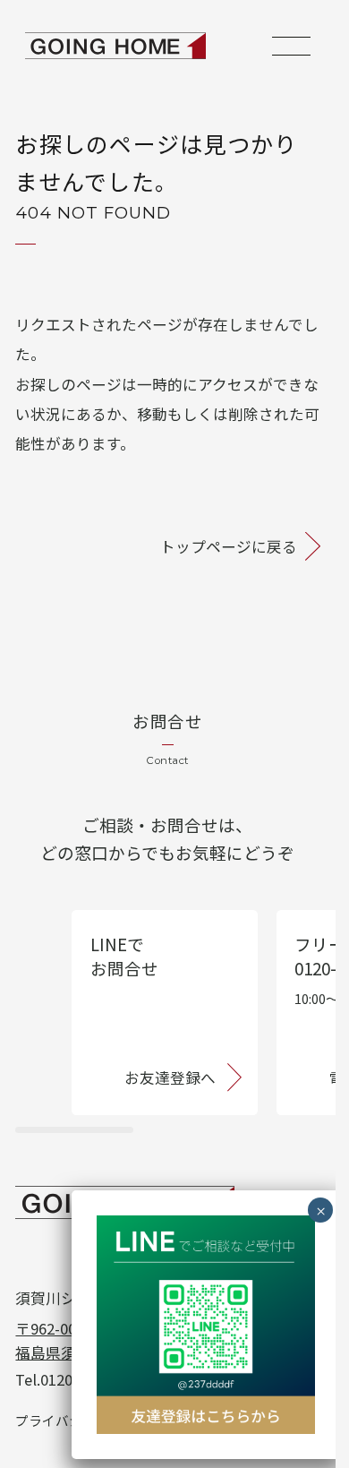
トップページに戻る (228, 546)
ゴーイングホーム (115, 45)
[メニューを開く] (291, 46)
